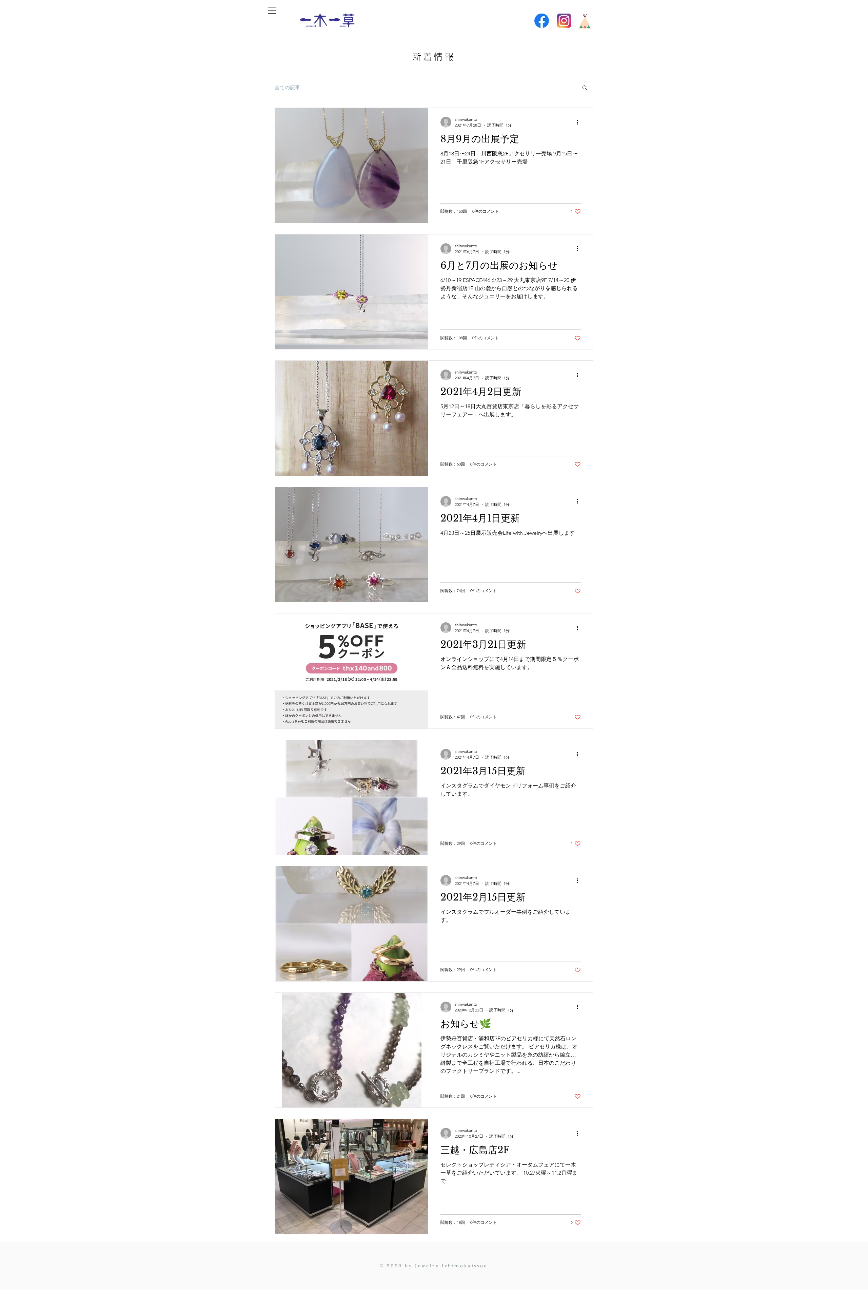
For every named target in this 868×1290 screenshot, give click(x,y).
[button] (272, 10)
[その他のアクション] (580, 122)
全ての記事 (287, 87)
